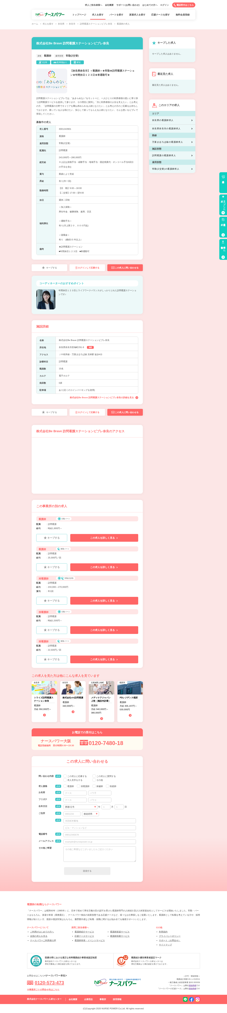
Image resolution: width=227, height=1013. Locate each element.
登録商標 (192, 985)
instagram (197, 999)
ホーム (35, 24)
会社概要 (109, 5)
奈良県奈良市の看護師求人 (166, 128)
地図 (90, 347)
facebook (191, 999)
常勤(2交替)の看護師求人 (165, 169)
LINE (185, 999)
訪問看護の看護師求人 (164, 155)
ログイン (164, 5)
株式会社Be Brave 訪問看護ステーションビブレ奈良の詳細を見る (102, 397)
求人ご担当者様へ (93, 5)
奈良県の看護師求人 (163, 120)
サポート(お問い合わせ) (128, 5)
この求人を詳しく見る (103, 537)
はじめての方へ (150, 5)
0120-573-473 (49, 982)
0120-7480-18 (106, 743)
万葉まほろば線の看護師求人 (167, 142)
